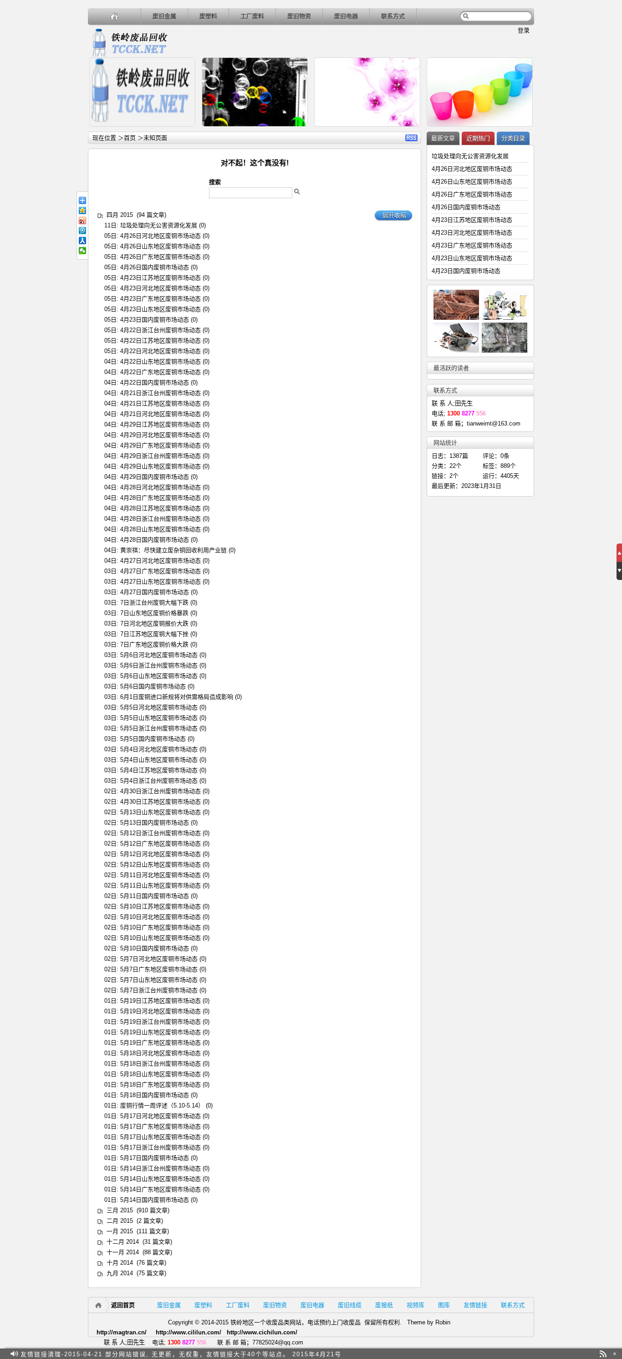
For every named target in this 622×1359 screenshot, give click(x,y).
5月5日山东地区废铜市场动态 (159, 717)
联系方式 (393, 16)
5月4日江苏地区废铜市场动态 (159, 770)
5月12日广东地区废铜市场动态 (160, 843)
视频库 (415, 1305)
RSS (411, 137)
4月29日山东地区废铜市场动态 (160, 466)
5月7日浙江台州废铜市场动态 (159, 990)
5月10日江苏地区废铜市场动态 (160, 906)
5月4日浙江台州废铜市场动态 (159, 780)
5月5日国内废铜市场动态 (153, 738)
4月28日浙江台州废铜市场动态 (160, 518)
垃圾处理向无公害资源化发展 (158, 225)
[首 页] (114, 16)
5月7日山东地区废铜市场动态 (159, 979)
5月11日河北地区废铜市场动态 (160, 875)
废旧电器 (346, 16)
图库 (444, 1305)
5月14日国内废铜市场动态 (154, 1199)
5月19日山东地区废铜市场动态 (160, 1032)
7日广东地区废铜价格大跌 (154, 644)
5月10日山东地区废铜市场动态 (160, 937)
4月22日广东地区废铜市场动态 (160, 372)
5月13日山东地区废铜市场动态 (160, 812)
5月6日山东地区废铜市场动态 (159, 675)
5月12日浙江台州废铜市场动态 (160, 833)
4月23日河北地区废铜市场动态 (160, 288)
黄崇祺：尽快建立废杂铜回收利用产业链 (173, 550)
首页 (130, 137)
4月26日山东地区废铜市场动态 (160, 246)
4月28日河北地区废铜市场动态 (160, 487)
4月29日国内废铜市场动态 (154, 476)
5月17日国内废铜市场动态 (154, 1157)
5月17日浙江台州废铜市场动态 (160, 1147)
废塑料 (208, 16)
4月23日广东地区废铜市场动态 (160, 298)
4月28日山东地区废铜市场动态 (160, 529)
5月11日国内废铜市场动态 (154, 895)
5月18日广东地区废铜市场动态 (160, 1084)
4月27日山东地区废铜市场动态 (160, 581)
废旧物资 (299, 16)
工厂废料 (252, 16)
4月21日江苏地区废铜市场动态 (160, 403)
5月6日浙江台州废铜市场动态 (159, 665)
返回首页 (123, 1305)
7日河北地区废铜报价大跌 (154, 623)
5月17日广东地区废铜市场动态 (160, 1126)
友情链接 (475, 1305)
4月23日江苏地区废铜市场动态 (160, 277)
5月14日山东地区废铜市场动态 (160, 1178)
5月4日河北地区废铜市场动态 (159, 749)
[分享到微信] (82, 250)
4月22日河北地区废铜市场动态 (160, 351)
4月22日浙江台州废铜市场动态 (160, 330)
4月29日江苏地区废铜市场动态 (160, 424)
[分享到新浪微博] (82, 220)
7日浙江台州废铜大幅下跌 (154, 602)
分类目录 (513, 138)
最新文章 (443, 138)
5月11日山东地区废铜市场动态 (160, 885)
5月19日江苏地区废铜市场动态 (160, 1000)
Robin (442, 1322)
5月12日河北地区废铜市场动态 (160, 854)
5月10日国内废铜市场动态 (154, 948)
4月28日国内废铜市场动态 (154, 539)
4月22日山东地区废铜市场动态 (160, 361)
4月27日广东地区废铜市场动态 (160, 571)
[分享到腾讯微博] (82, 230)
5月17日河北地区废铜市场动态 (160, 1116)
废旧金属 (164, 16)
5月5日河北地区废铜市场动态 (159, 707)
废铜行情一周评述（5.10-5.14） (162, 1105)
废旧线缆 (350, 1305)
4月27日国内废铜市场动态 (154, 592)
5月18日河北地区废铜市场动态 (160, 1053)
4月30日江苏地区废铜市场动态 (160, 801)
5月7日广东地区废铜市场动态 (159, 969)
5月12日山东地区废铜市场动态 (160, 864)
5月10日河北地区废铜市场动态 (160, 916)
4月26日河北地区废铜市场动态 (160, 235)
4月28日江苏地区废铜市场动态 (160, 508)
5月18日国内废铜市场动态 (154, 1095)
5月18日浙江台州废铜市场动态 (160, 1063)
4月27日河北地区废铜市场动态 (160, 560)
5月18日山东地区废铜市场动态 (160, 1074)
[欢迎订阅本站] (603, 1354)
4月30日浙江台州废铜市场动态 (160, 791)
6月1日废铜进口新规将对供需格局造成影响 (176, 696)
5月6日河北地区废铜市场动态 (159, 654)
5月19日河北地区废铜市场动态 (160, 1011)
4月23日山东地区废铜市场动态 (160, 309)
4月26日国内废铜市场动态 (154, 267)
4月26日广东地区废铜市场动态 (160, 256)
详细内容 (184, 130)
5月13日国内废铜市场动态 (154, 822)
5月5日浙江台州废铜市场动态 (159, 728)
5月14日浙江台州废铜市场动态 (160, 1168)
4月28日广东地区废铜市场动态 (160, 497)
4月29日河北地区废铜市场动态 (160, 434)
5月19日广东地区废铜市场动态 (160, 1042)
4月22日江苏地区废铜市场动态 (160, 340)
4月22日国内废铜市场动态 (154, 382)
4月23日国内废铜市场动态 (154, 319)
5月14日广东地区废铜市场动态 (160, 1189)
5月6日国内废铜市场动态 (153, 686)
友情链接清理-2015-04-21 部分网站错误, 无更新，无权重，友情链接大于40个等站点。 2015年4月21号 (181, 1353)
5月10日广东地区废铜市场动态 (160, 927)
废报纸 (384, 1305)
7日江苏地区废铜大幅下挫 (154, 634)
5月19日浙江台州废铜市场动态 (160, 1021)
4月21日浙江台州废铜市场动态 (160, 393)
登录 (524, 30)
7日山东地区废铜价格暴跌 (154, 613)
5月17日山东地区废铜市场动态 (160, 1136)
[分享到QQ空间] (82, 210)
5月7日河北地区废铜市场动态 (159, 958)
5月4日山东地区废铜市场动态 (159, 759)
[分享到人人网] (82, 240)
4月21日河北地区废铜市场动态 (160, 413)
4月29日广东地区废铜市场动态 (160, 445)
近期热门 (478, 138)
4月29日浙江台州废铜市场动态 (160, 455)
